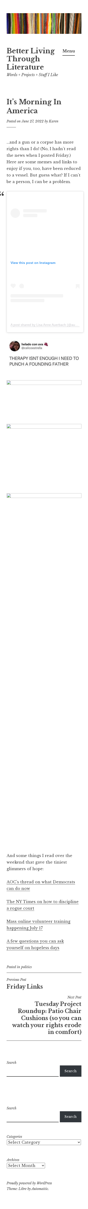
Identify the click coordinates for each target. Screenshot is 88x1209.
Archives (13, 1160)
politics (26, 967)
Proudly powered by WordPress (29, 1183)
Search (11, 1062)
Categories (14, 1137)
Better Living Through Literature (31, 59)
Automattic (39, 1189)
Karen (53, 121)
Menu (68, 51)
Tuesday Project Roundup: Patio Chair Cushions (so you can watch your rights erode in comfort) (46, 1015)
